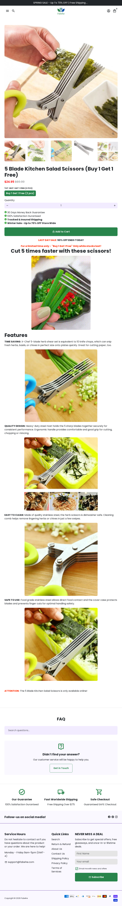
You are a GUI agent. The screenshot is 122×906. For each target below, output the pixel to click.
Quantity (9, 200)
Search (55, 839)
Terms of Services (56, 869)
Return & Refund (61, 844)
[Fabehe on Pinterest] (113, 817)
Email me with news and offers (93, 868)
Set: (18, 188)
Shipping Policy (60, 858)
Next (113, 81)
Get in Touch (61, 768)
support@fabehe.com (19, 862)
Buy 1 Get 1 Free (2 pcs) (20, 193)
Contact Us (58, 853)
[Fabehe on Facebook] (109, 817)
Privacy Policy (59, 863)
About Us (56, 849)
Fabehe (24, 898)
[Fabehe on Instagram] (116, 817)
